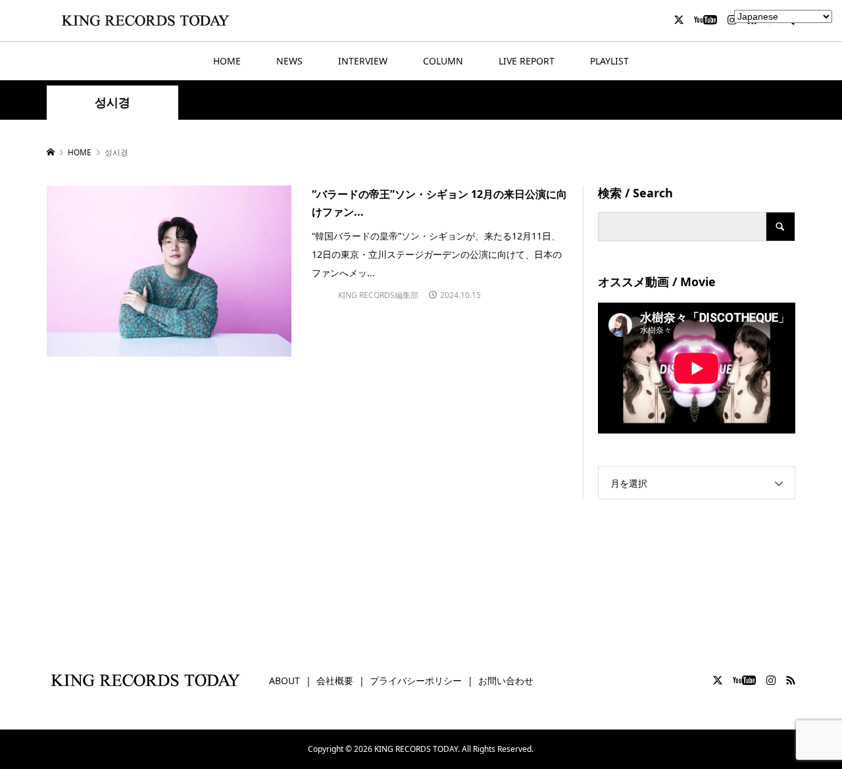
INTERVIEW (362, 61)
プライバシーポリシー (416, 680)
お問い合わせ (505, 680)
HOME (227, 61)
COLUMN (443, 61)
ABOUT (284, 680)
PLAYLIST (609, 61)
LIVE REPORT (527, 61)
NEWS (289, 61)
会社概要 (334, 680)
